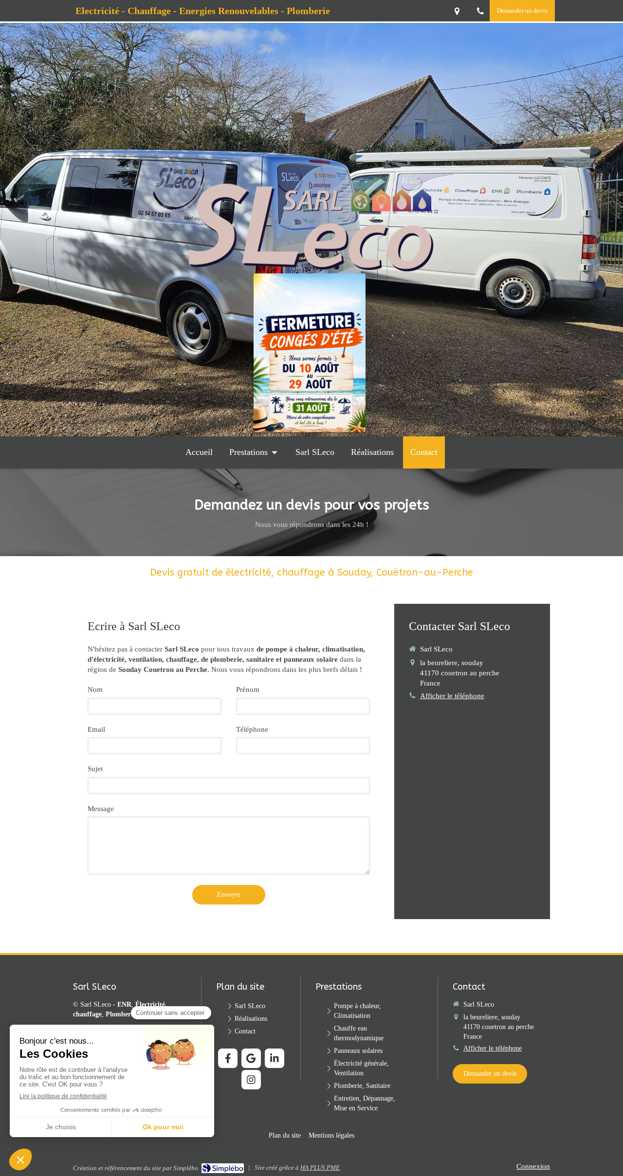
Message (101, 809)
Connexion (533, 1166)
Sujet (95, 769)
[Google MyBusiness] (251, 1058)
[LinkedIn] (274, 1058)
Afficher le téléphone (452, 696)
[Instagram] (251, 1079)
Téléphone (252, 729)
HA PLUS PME (320, 1167)
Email (96, 729)
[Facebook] (228, 1058)
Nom (95, 689)
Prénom (247, 689)
